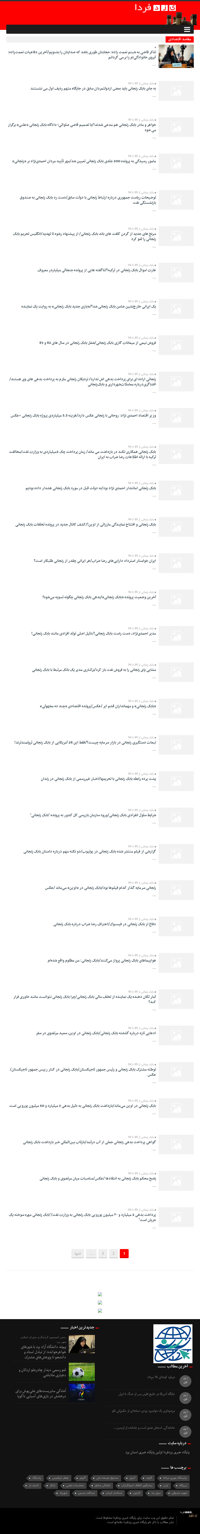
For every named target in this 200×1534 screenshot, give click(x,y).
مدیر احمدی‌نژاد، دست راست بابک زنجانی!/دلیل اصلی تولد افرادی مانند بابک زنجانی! (93, 633)
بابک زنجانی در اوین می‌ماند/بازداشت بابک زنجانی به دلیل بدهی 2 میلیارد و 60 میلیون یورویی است (82, 1106)
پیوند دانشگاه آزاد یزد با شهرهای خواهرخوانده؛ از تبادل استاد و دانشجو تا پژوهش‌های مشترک (43, 1352)
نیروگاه (183, 1485)
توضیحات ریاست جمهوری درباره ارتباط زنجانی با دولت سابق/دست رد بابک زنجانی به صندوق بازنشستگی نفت (88, 200)
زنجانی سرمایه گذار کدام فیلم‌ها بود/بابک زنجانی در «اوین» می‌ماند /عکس (100, 888)
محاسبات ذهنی (75, 1485)
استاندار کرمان (114, 1493)
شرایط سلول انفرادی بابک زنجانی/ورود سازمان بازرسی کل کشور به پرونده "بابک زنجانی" (93, 815)
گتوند (149, 1478)
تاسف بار (34, 1485)
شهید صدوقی (179, 1493)
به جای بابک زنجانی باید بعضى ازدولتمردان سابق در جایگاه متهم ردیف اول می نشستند (93, 88)
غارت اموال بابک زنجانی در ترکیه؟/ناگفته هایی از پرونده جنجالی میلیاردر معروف (97, 270)
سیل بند (156, 1493)
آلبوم (82, 1478)
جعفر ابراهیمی (60, 1478)
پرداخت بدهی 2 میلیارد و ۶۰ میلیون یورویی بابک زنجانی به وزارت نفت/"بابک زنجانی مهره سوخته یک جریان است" (82, 1217)
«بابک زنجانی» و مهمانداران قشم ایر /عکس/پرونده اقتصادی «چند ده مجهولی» (98, 706)
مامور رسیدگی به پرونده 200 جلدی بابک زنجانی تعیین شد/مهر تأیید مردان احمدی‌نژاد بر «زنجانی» (84, 161)
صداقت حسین (86, 1493)
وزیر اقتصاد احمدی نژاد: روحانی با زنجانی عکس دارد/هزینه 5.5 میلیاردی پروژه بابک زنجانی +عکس (83, 415)
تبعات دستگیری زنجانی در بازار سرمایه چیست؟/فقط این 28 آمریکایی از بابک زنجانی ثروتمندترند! (85, 742)
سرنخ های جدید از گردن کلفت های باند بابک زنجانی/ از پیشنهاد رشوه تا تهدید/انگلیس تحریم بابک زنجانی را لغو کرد (84, 236)
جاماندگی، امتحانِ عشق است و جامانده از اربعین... (144, 1428)
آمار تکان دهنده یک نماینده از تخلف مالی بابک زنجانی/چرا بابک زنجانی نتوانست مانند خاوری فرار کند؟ (84, 999)
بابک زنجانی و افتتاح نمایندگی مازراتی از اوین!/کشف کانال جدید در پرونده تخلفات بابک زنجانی (85, 524)
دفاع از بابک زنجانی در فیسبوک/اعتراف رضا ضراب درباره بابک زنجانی (104, 924)
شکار (52, 1485)
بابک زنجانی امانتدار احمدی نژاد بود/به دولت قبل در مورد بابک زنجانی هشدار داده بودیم (91, 488)
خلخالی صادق (102, 1485)
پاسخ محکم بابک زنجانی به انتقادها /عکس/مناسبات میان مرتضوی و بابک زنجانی (98, 1178)
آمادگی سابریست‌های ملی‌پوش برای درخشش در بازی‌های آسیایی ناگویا (40, 1394)
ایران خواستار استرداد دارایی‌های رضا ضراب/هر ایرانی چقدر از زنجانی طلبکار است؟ (95, 561)
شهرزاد (63, 1493)
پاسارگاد (36, 1478)
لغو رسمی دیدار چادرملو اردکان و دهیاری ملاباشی (42, 1373)
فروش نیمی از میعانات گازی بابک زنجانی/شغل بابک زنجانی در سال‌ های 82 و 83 (97, 343)
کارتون (136, 1493)
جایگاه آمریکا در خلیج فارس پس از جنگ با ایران (146, 1394)
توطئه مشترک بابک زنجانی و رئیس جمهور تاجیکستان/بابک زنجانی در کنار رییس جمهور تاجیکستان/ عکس (83, 1072)
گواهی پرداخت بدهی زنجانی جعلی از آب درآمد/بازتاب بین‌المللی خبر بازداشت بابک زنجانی (89, 1142)
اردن (165, 1485)
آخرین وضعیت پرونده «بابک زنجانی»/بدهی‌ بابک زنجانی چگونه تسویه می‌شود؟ (99, 597)
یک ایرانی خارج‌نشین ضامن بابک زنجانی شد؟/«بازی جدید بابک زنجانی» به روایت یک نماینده (88, 306)
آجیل (132, 1478)
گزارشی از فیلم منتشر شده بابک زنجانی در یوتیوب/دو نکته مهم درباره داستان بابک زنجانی (89, 851)
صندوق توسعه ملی (107, 1478)
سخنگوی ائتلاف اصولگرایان (136, 1485)
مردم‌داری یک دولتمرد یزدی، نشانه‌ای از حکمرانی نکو (143, 1411)
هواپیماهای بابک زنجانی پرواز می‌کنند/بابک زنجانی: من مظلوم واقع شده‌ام (102, 960)
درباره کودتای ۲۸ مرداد (161, 1377)
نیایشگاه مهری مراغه (175, 1478)
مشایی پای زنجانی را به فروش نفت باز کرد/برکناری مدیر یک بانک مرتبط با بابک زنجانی (94, 670)
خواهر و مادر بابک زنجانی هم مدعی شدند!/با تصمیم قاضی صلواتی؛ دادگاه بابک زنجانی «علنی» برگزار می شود (82, 127)
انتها (78, 1254)
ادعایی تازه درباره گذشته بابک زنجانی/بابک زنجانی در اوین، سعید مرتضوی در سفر (96, 1033)
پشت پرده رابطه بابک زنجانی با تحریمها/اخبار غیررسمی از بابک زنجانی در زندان (98, 779)
